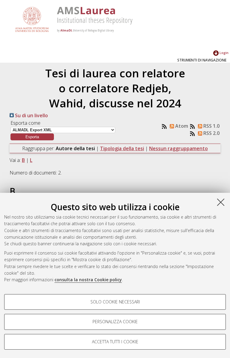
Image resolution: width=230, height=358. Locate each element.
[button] (32, 136)
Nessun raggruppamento (178, 148)
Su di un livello (31, 115)
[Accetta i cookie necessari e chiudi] (221, 202)
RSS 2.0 (211, 133)
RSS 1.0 (211, 126)
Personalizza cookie (115, 321)
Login (224, 52)
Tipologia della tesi (122, 148)
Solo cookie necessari (115, 302)
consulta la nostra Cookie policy (88, 279)
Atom (181, 126)
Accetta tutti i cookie (115, 342)
